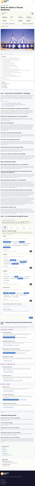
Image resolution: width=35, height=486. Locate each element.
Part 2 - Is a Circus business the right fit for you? (9, 75)
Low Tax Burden (15, 243)
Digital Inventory (25, 260)
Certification (21, 276)
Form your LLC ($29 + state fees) (9, 337)
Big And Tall (4, 451)
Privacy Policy (3, 479)
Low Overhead (19, 260)
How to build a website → (23, 399)
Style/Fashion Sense (14, 278)
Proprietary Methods (27, 276)
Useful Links (3, 77)
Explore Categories (4, 87)
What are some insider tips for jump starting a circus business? (12, 72)
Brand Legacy (26, 278)
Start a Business (4, 86)
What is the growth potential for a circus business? (10, 71)
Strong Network (6, 293)
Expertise (16, 276)
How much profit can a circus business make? (9, 65)
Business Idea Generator (5, 83)
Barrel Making (4, 449)
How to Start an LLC (4, 482)
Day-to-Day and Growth (5, 67)
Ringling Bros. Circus (6, 465)
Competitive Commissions (7, 296)
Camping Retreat (5, 453)
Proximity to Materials (7, 245)
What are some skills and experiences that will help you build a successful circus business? (16, 70)
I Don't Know (5, 258)
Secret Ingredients (6, 278)
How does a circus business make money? (8, 62)
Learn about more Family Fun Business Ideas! (10, 462)
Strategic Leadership (15, 263)
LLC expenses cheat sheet (7, 360)
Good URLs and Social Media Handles (24, 243)
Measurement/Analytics (7, 263)
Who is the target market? (6, 61)
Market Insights (20, 278)
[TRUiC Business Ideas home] (5, 1)
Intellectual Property (7, 276)
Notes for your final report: (7, 309)
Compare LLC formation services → (21, 337)
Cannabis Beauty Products (7, 454)
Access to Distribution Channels (16, 245)
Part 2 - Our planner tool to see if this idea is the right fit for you (13, 104)
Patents (12, 276)
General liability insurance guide (8, 380)
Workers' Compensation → (19, 380)
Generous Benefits (15, 296)
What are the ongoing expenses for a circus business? (10, 60)
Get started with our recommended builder (10, 399)
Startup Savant (3, 483)
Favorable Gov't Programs (7, 243)
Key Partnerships (22, 263)
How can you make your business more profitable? (10, 66)
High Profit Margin (6, 260)
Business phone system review (8, 407)
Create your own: (5, 249)
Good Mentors (26, 293)
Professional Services (19, 293)
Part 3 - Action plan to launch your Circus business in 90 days (10, 76)
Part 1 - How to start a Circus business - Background (11, 103)
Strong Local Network (7, 247)
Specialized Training (7, 280)
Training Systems (12, 293)
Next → (31, 317)
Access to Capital (13, 260)
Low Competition (25, 245)
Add (30, 251)
